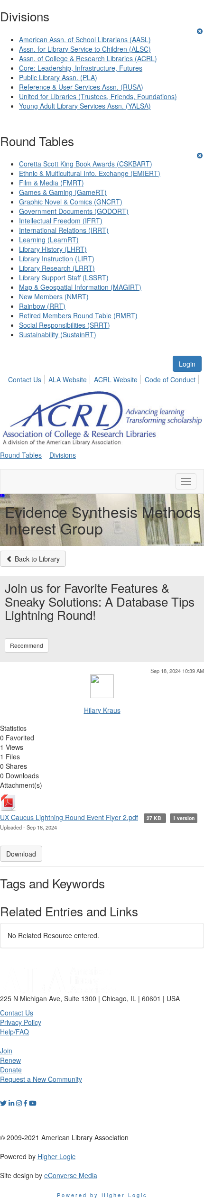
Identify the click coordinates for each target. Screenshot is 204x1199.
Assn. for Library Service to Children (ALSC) (85, 49)
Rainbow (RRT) (42, 306)
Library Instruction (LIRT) (56, 258)
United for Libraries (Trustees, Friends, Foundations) (98, 96)
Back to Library (36, 558)
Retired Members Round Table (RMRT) (78, 315)
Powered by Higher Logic (102, 1195)
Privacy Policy (20, 1022)
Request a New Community (41, 1079)
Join (6, 1050)
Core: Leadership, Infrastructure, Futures (80, 68)
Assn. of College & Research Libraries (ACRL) (88, 58)
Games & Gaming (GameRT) (63, 192)
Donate (11, 1069)
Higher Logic (56, 1156)
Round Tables (21, 455)
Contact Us (24, 379)
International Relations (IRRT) (64, 230)
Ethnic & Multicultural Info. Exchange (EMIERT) (89, 173)
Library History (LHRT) (53, 249)
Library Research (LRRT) (57, 268)
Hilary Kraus (102, 710)
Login (187, 364)
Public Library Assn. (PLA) (58, 77)
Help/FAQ (14, 1031)
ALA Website (67, 379)
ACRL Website (116, 379)
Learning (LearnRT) (49, 239)
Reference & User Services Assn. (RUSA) (81, 87)
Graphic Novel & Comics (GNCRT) (70, 201)
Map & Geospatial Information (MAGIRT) (80, 287)
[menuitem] (27, 378)
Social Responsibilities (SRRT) (64, 325)
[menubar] (104, 378)
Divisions (62, 455)
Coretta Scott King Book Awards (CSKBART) (85, 163)
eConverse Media (70, 1175)
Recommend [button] (26, 645)
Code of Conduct (170, 379)
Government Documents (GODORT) (74, 211)
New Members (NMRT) (54, 296)
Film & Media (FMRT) (51, 182)
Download (21, 853)
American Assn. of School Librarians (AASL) (85, 39)
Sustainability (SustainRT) (57, 334)
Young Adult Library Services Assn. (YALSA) (85, 106)
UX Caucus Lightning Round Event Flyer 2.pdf (69, 817)
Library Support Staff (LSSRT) (64, 277)
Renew (10, 1060)
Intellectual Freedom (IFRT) (60, 220)
